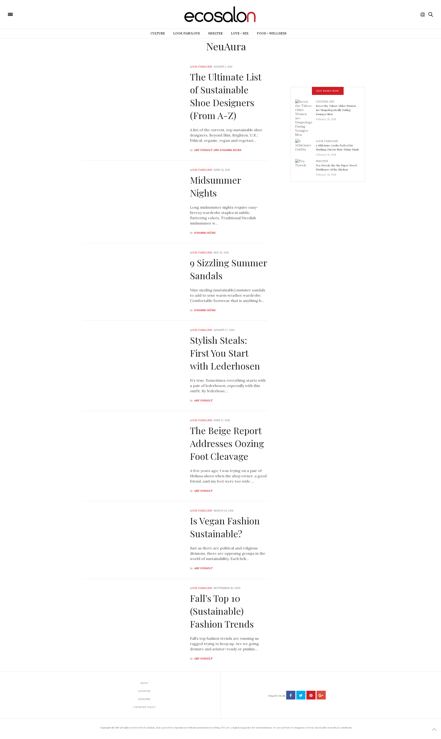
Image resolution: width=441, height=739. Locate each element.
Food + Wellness (271, 33)
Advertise (144, 691)
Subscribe (144, 699)
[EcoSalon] (38, 14)
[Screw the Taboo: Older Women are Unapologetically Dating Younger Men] (305, 118)
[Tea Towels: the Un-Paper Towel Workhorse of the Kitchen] (305, 166)
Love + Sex (240, 33)
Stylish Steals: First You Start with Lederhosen (225, 353)
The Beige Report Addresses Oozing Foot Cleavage (227, 443)
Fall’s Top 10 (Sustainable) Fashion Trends (222, 611)
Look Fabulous (186, 33)
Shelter (215, 33)
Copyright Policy (144, 707)
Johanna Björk (205, 232)
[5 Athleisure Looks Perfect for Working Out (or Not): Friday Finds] (305, 146)
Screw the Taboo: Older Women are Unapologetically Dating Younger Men (336, 110)
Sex (332, 101)
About (144, 683)
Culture (157, 33)
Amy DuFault (203, 400)
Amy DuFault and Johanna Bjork (217, 150)
